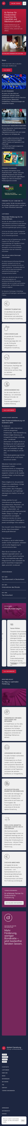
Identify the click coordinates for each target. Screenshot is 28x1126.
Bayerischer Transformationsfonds (14, 125)
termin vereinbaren (8, 1090)
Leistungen (5, 1070)
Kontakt (4, 1087)
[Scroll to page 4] (16, 664)
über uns (4, 1073)
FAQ (3, 1084)
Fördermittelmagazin (9, 168)
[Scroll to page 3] (14, 664)
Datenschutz (6, 1111)
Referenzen (5, 1078)
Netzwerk (5, 1081)
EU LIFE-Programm (8, 91)
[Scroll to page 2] (13, 664)
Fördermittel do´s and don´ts (12, 201)
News (3, 1076)
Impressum (5, 1108)
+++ (19, 53)
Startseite (5, 1067)
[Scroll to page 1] (12, 664)
